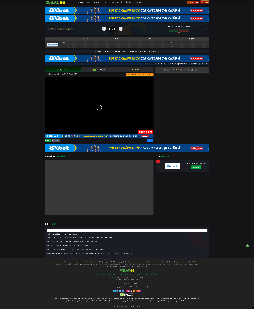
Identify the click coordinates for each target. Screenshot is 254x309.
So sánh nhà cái (132, 51)
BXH (113, 2)
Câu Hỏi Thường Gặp (136, 274)
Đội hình (99, 51)
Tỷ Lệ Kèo (128, 2)
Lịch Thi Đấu (79, 2)
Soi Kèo (106, 2)
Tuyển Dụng (137, 2)
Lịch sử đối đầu (116, 51)
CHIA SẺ (150, 140)
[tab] (63, 69)
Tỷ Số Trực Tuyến (145, 51)
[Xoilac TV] (55, 2)
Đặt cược (196, 167)
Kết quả (119, 2)
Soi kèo (155, 51)
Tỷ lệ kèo (106, 51)
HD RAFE (57, 140)
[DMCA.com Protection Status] (127, 294)
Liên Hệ (145, 274)
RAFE (49, 140)
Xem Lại (89, 2)
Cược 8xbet (205, 2)
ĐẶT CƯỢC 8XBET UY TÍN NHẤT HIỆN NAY (140, 74)
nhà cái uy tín (193, 2)
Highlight (97, 2)
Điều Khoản (124, 274)
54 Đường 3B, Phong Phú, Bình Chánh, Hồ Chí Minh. (129, 277)
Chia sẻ (137, 70)
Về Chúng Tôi (101, 274)
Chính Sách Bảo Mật (113, 274)
